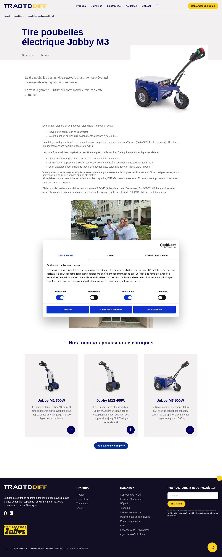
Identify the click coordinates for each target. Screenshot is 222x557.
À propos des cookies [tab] (156, 255)
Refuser (67, 309)
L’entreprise (114, 6)
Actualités (131, 6)
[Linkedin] (11, 513)
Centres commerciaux (131, 512)
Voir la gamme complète (111, 445)
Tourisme (125, 508)
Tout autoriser (154, 309)
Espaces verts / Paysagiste (134, 530)
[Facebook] (5, 513)
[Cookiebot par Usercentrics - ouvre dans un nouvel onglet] (162, 245)
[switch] (94, 297)
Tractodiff (25, 6)
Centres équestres (130, 521)
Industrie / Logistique (131, 499)
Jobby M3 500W (170, 400)
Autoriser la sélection (111, 309)
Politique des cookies (79, 548)
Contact (146, 6)
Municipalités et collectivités (135, 517)
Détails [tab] (111, 255)
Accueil (7, 16)
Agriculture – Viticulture (132, 534)
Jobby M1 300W (51, 400)
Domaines (96, 6)
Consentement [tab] (65, 255)
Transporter (82, 503)
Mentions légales (37, 548)
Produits (81, 6)
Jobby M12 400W (110, 400)
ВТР (122, 525)
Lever (79, 508)
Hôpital (124, 503)
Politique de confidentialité (57, 548)
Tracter (46, 55)
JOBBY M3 (149, 188)
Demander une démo (203, 6)
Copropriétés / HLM (130, 494)
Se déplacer (82, 499)
